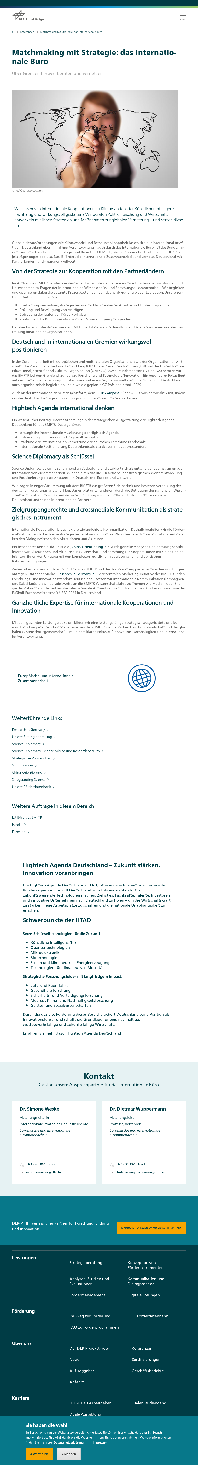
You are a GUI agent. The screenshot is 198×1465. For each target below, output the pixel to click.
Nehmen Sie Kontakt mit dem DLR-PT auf (151, 1228)
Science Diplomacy (27, 743)
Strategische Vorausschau (32, 758)
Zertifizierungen (146, 1359)
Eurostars (19, 831)
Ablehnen (68, 1454)
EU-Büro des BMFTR (27, 817)
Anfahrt (76, 1381)
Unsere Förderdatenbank (32, 786)
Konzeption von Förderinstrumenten (146, 1265)
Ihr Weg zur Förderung (89, 1316)
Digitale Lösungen (144, 1295)
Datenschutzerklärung (69, 1442)
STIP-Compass (23, 765)
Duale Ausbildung (85, 1414)
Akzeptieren (39, 1454)
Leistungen (24, 1257)
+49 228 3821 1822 (40, 1164)
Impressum (100, 1442)
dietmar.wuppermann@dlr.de (140, 1172)
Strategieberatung (85, 1262)
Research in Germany (29, 729)
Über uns (22, 1343)
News (74, 1359)
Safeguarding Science (29, 779)
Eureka (17, 824)
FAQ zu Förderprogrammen (94, 1327)
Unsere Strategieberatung (32, 736)
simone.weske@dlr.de (43, 1172)
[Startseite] (13, 31)
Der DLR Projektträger (89, 1348)
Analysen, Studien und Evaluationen (89, 1281)
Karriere (20, 1398)
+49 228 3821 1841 (130, 1164)
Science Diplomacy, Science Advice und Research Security (56, 751)
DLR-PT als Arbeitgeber (90, 1403)
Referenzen (27, 31)
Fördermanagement (87, 1295)
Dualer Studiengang (148, 1403)
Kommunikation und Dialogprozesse (146, 1281)
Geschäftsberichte (148, 1370)
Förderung (23, 1311)
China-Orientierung (27, 772)
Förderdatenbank (152, 1316)
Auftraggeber (81, 1370)
